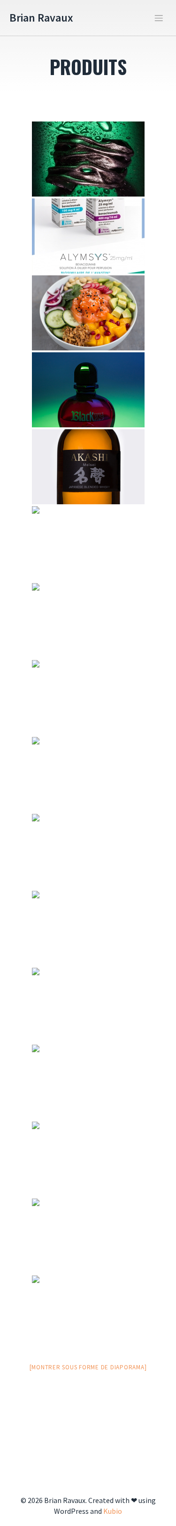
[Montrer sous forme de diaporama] (88, 1367)
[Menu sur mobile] (159, 18)
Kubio (112, 1511)
